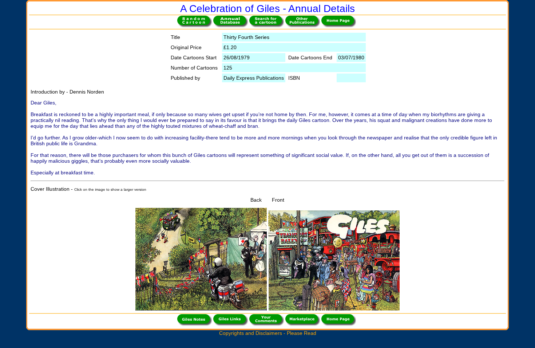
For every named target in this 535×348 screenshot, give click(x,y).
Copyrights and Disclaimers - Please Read (267, 333)
